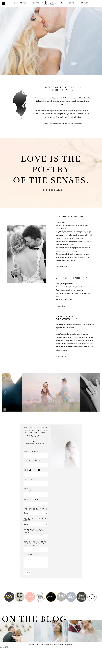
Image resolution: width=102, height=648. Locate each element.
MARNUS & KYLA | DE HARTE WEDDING (16, 628)
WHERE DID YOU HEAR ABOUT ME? (35, 519)
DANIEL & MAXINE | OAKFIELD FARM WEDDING (51, 628)
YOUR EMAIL (30, 479)
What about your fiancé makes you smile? (33, 531)
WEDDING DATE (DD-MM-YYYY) (34, 489)
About (23, 3)
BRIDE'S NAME (31, 451)
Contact (83, 3)
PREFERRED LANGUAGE (35, 509)
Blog (71, 3)
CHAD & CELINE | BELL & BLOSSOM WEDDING (85, 628)
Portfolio (37, 3)
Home (12, 3)
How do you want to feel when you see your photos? (35, 543)
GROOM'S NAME (31, 461)
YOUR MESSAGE (31, 554)
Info (61, 3)
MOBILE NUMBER (32, 470)
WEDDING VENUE (32, 500)
